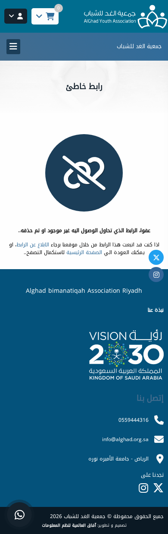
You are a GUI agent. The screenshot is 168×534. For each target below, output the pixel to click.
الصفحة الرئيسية (84, 252)
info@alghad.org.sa (125, 439)
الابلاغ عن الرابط (32, 244)
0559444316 (133, 420)
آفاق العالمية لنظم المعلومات (69, 525)
